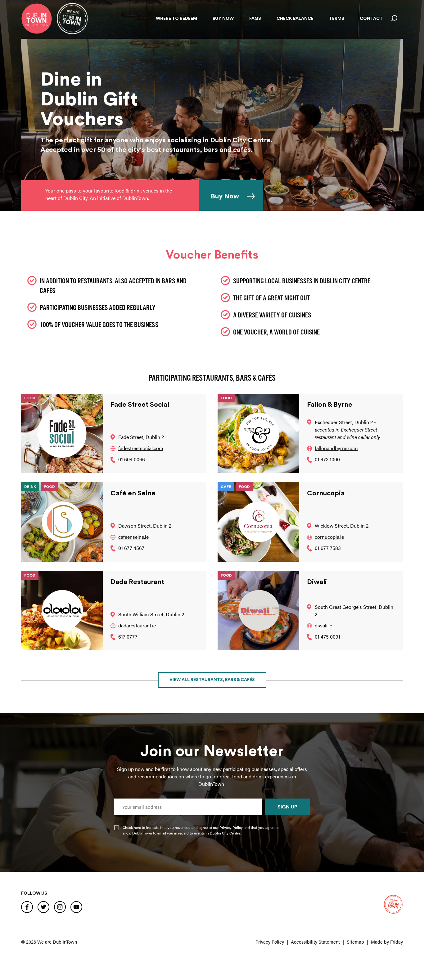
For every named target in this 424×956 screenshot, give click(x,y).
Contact (371, 18)
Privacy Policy (269, 941)
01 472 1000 (327, 459)
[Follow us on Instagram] (60, 907)
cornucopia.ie (329, 536)
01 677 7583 (328, 547)
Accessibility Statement (315, 941)
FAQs (255, 18)
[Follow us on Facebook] (27, 907)
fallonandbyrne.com (336, 448)
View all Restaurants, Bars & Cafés (212, 680)
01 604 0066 (131, 459)
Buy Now (223, 18)
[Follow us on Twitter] (43, 907)
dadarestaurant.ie (137, 625)
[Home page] (36, 18)
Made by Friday (387, 941)
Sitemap (355, 941)
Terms (336, 18)
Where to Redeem (176, 18)
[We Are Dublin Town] (72, 18)
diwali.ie (323, 625)
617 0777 (128, 636)
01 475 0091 (327, 636)
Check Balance (295, 18)
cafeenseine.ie (133, 536)
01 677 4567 (131, 547)
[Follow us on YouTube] (76, 907)
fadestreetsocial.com (140, 448)
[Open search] (394, 18)
